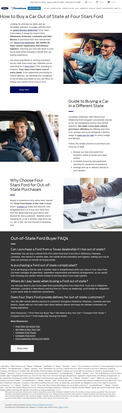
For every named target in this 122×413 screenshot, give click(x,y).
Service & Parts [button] (107, 8)
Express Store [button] (56, 8)
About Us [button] (117, 8)
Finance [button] (98, 8)
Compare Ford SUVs (25, 336)
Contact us (22, 206)
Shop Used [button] (22, 348)
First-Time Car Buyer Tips (27, 326)
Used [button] (77, 8)
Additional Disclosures (45, 405)
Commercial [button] (84, 8)
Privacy (35, 405)
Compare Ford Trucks (25, 332)
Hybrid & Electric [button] (68, 8)
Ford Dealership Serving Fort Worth (32, 339)
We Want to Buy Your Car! (27, 329)
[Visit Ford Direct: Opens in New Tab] (64, 407)
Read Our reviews (34, 8)
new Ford (29, 66)
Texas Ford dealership (24, 42)
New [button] (48, 8)
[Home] (45, 8)
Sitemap (28, 405)
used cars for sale (85, 135)
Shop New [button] (24, 90)
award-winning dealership (25, 30)
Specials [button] (92, 8)
